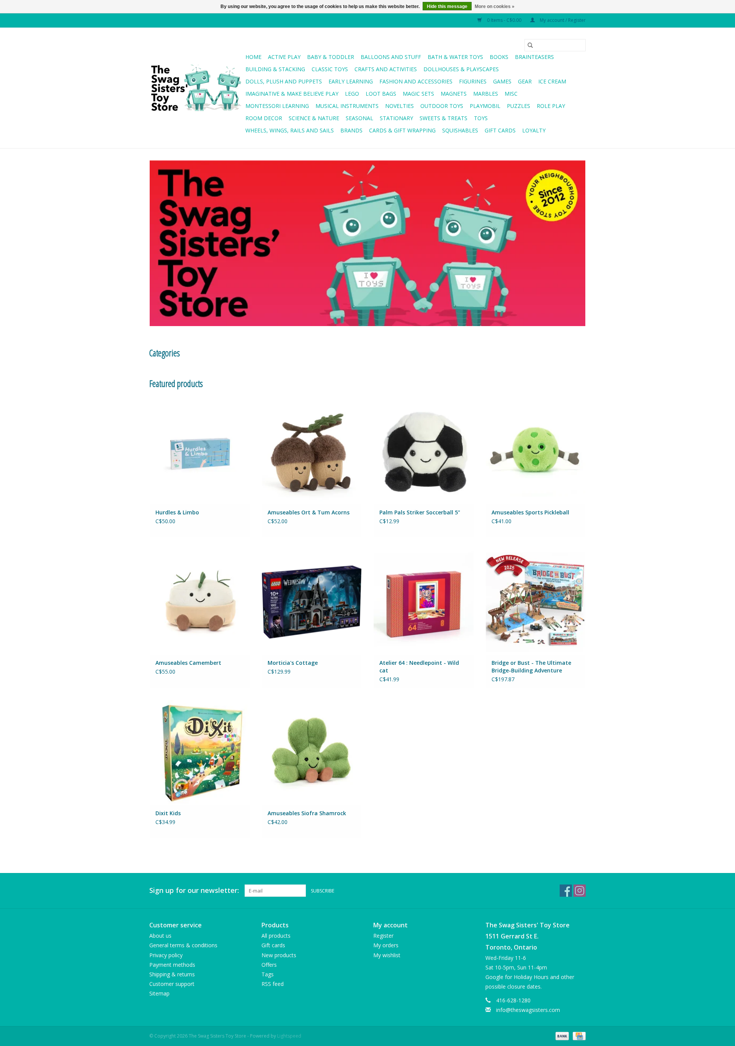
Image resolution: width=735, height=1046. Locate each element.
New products (278, 955)
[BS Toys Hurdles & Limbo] (199, 451)
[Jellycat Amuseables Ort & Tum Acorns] (311, 451)
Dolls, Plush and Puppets (283, 81)
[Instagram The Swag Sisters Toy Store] (579, 890)
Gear (525, 81)
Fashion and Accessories (415, 81)
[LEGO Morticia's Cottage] (311, 601)
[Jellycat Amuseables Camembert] (199, 601)
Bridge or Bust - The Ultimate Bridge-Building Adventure (531, 666)
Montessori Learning (277, 105)
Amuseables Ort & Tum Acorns (309, 512)
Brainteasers (534, 56)
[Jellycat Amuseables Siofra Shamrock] (311, 752)
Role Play (551, 105)
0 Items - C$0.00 (504, 20)
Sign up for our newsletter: (194, 890)
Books (499, 56)
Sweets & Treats (443, 118)
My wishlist (386, 955)
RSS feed (272, 983)
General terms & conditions (183, 945)
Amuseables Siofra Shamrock (307, 813)
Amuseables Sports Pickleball (530, 512)
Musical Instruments (347, 105)
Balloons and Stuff (391, 56)
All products (276, 935)
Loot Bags (381, 93)
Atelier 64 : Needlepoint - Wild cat (419, 666)
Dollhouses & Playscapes (461, 69)
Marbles (485, 93)
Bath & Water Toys (455, 56)
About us (160, 935)
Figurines (473, 81)
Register (383, 935)
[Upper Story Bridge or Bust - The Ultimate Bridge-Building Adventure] (535, 601)
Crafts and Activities (385, 69)
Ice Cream (552, 81)
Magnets (454, 93)
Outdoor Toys (441, 105)
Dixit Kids (168, 813)
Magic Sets (418, 93)
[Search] (530, 45)
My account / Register (562, 20)
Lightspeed (289, 1036)
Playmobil (485, 105)
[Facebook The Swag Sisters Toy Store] (566, 890)
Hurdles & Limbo (177, 512)
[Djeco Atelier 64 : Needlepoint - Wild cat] (423, 601)
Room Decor (263, 118)
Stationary (396, 118)
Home (253, 56)
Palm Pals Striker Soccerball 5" (419, 512)
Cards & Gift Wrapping (402, 130)
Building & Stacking (275, 69)
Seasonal (359, 118)
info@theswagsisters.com (528, 1009)
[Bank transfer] (561, 1035)
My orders (386, 945)
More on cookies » (494, 6)
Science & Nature (314, 118)
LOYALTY (534, 130)
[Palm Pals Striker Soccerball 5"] (423, 451)
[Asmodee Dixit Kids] (199, 752)
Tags (267, 974)
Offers (269, 964)
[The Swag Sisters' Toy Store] (196, 88)
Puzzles (518, 105)
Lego (352, 93)
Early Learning (350, 81)
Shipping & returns (172, 974)
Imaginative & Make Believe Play (291, 93)
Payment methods (172, 964)
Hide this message (447, 6)
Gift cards (500, 130)
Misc (511, 93)
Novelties (399, 105)
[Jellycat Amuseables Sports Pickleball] (535, 451)
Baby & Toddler (330, 56)
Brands (351, 130)
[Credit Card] (578, 1035)
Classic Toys (330, 69)
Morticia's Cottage (293, 662)
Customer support (171, 983)
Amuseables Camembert (188, 662)
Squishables (460, 130)
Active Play (284, 56)
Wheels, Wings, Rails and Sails (289, 130)
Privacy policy (166, 955)
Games (502, 81)
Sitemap (159, 993)
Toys (481, 118)
